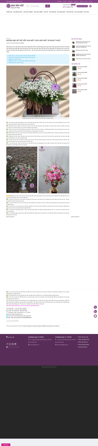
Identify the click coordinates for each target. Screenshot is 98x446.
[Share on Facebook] (7, 321)
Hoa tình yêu (69, 12)
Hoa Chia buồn (78, 12)
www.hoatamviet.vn (34, 344)
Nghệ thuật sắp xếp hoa (48, 326)
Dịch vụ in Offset (81, 350)
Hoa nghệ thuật (17, 12)
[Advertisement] (49, 25)
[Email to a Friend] (12, 321)
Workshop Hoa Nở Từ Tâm (14, 59)
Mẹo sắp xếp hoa (38, 326)
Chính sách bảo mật (83, 337)
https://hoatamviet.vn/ (17, 314)
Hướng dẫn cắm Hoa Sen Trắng (15, 62)
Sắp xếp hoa (56, 326)
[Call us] (10, 344)
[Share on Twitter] (10, 321)
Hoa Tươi (76, 1)
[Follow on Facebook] (7, 344)
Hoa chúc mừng (38, 12)
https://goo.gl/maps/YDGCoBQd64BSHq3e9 (21, 317)
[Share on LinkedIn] (17, 321)
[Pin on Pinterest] (15, 321)
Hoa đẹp (28, 326)
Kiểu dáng (70, 1)
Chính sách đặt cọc (83, 342)
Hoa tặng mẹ (52, 12)
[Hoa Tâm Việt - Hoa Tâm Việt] (15, 6)
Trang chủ (9, 12)
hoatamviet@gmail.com (62, 344)
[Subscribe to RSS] (13, 344)
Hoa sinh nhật (61, 12)
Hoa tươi (32, 326)
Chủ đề (64, 1)
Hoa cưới (86, 12)
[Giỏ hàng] (90, 6)
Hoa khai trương (28, 12)
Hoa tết (46, 12)
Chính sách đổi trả (82, 347)
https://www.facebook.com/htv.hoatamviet (21, 316)
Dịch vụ (86, 1)
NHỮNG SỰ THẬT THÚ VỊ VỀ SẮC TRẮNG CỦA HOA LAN (21, 61)
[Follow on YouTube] (15, 344)
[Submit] (47, 6)
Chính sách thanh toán (83, 339)
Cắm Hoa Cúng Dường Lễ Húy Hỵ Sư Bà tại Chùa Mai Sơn (21, 57)
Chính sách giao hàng (83, 344)
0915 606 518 (33, 342)
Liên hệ (90, 1)
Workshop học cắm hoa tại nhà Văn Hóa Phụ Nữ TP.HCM (21, 55)
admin (22, 43)
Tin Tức (81, 1)
